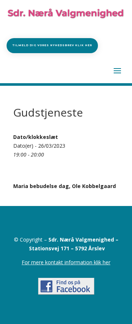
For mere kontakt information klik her (66, 262)
